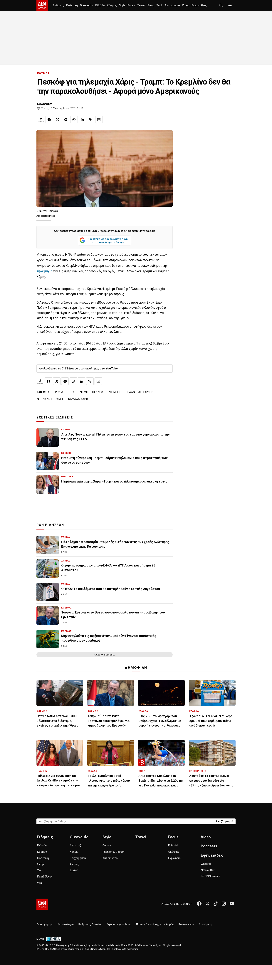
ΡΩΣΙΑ (59, 392)
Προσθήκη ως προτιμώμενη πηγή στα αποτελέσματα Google (108, 240)
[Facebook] (199, 903)
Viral (39, 883)
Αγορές (74, 864)
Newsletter (207, 870)
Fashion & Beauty (113, 851)
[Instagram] (223, 903)
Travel (141, 5)
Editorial (173, 845)
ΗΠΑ (71, 392)
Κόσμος (112, 5)
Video (185, 5)
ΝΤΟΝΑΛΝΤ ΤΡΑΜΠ (50, 399)
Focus (131, 5)
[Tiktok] (215, 903)
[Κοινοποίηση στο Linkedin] (82, 119)
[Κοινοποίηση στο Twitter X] (57, 119)
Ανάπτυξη (76, 845)
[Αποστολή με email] (99, 119)
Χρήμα (74, 851)
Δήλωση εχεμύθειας (118, 924)
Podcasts (209, 846)
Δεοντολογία (65, 924)
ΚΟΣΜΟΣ (43, 73)
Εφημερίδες (199, 5)
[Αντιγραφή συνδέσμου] (90, 119)
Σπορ (150, 5)
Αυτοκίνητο (172, 5)
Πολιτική (72, 5)
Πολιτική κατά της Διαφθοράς (155, 924)
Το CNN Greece (210, 876)
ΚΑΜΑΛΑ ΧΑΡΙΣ (78, 399)
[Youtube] (232, 903)
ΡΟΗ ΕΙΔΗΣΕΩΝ (50, 525)
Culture (107, 845)
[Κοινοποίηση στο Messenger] (65, 119)
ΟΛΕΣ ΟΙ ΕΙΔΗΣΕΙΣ (104, 654)
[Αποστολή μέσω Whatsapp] (74, 119)
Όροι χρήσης (45, 924)
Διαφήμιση (205, 924)
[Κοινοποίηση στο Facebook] (49, 119)
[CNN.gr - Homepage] (42, 5)
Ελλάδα (100, 5)
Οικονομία (86, 5)
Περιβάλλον (44, 876)
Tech (159, 5)
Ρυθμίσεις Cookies (90, 924)
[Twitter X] (207, 903)
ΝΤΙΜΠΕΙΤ (115, 392)
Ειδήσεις (58, 5)
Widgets (206, 863)
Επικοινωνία (186, 924)
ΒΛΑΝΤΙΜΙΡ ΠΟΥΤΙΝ (140, 392)
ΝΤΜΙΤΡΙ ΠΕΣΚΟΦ (91, 392)
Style (122, 5)
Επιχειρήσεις (78, 858)
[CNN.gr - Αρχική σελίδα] (42, 904)
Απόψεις (173, 851)
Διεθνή (74, 870)
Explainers (174, 858)
